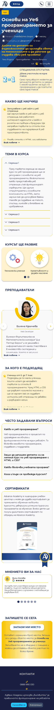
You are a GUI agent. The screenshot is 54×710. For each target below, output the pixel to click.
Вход (16, 4)
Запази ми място (27, 627)
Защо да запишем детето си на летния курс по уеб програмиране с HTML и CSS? (26, 457)
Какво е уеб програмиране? (21, 429)
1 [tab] (25, 277)
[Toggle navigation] (49, 4)
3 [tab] (25, 602)
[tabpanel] (14, 261)
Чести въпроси (40, 59)
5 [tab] (32, 602)
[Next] (50, 326)
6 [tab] (35, 602)
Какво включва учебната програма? (26, 467)
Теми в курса (8, 59)
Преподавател (23, 59)
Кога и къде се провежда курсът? (25, 474)
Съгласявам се (18, 705)
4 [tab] (28, 602)
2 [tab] (28, 277)
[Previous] (3, 326)
